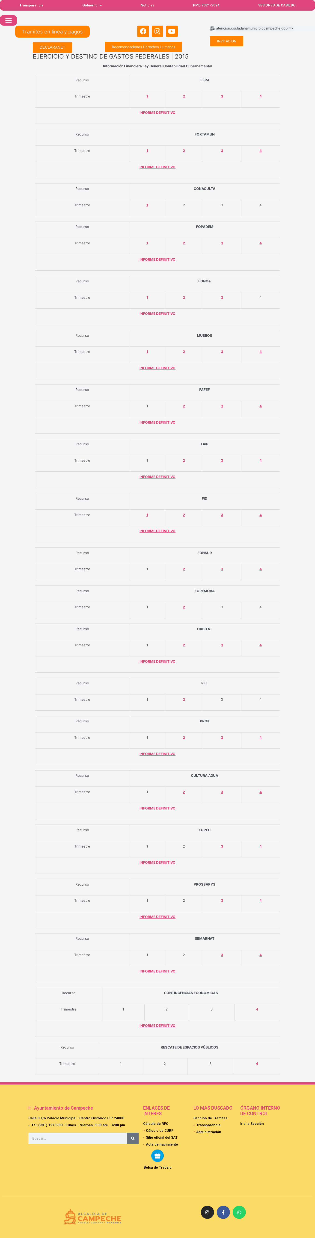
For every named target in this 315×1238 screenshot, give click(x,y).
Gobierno (90, 5)
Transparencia (31, 5)
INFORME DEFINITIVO (157, 112)
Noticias (147, 5)
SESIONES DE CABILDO (277, 5)
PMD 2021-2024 (206, 5)
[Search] (133, 1138)
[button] (8, 20)
